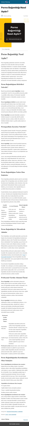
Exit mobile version (14, 424)
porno (6, 414)
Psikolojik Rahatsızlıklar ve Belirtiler (15, 411)
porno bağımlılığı (12, 414)
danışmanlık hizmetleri (6, 257)
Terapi (23, 255)
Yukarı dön (25, 419)
